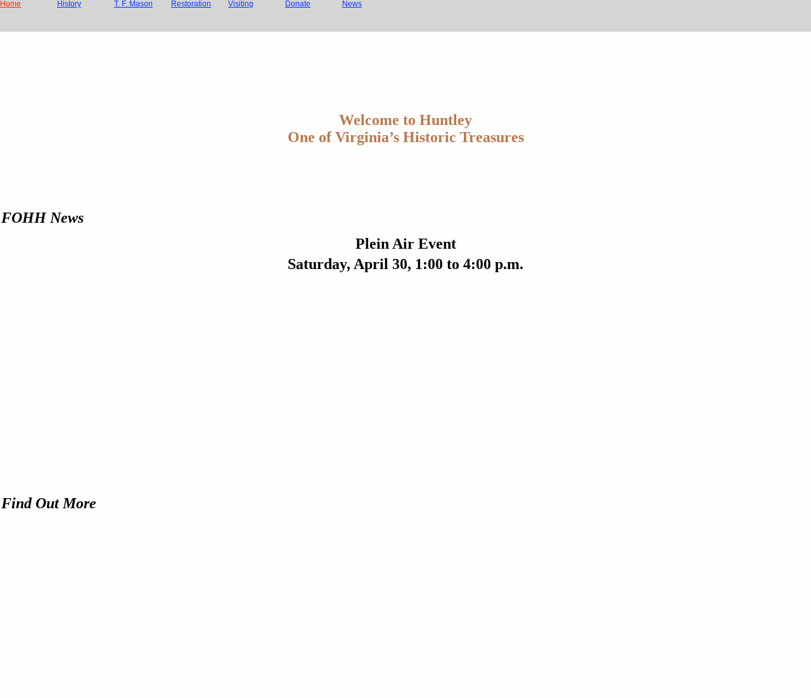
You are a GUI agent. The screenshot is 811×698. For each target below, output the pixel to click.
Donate (297, 4)
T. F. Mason (133, 4)
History (69, 4)
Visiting (240, 4)
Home (10, 4)
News (352, 4)
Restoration (191, 4)
